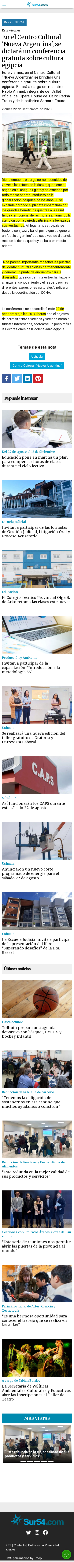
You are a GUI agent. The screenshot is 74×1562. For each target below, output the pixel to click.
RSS (8, 1545)
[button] (7, 1444)
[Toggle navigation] (4, 4)
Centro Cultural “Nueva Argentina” (37, 365)
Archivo (11, 1550)
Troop (38, 1558)
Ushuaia (37, 356)
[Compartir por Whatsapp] (66, 1554)
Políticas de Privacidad (43, 1545)
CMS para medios (17, 1558)
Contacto (20, 1545)
